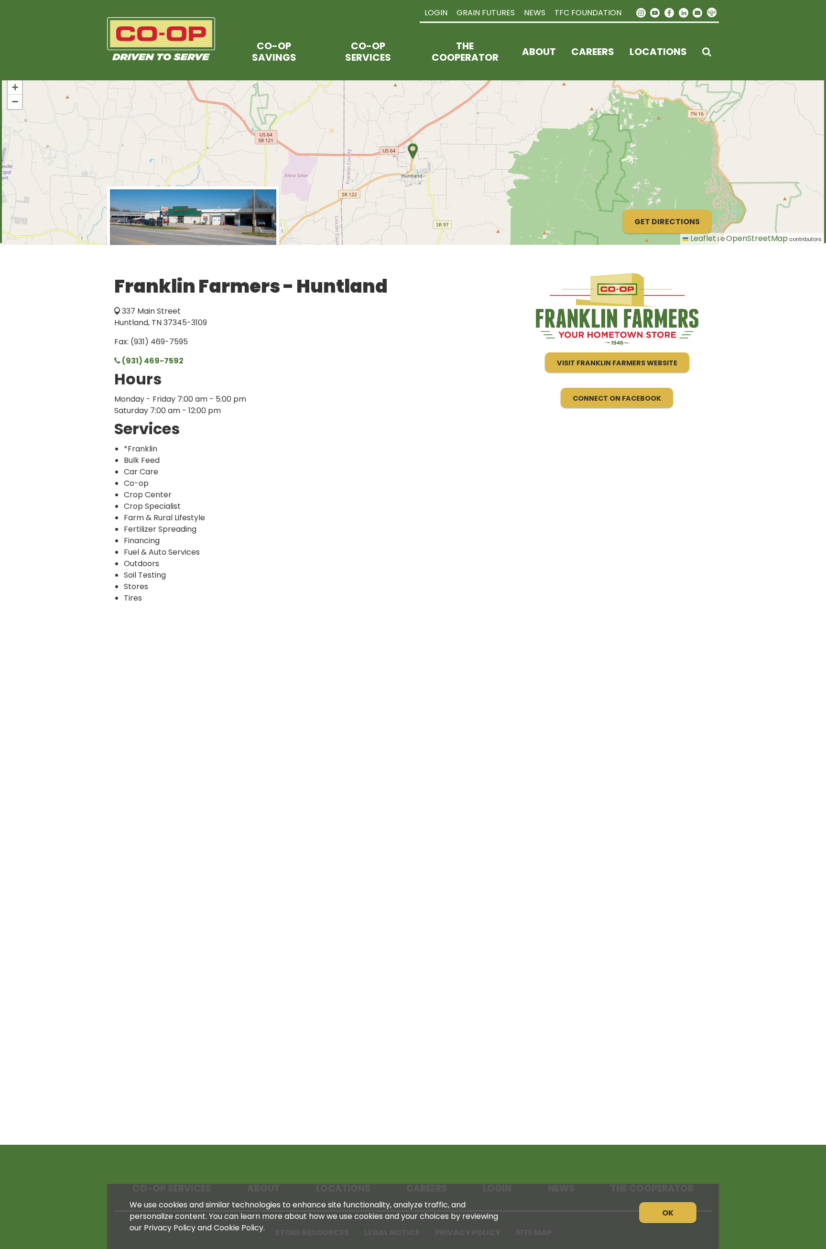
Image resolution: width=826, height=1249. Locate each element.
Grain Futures (485, 12)
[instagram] (641, 12)
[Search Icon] (706, 51)
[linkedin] (683, 12)
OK (668, 1212)
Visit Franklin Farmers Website (617, 363)
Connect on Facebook (617, 398)
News (534, 12)
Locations (658, 51)
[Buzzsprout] (712, 13)
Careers (592, 51)
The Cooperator (465, 51)
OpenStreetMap (757, 238)
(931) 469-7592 (152, 360)
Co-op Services (368, 51)
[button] (15, 87)
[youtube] (655, 12)
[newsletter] (697, 12)
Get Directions (667, 221)
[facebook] (669, 12)
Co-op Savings (274, 51)
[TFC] (167, 51)
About (539, 51)
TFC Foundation (587, 12)
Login (435, 12)
